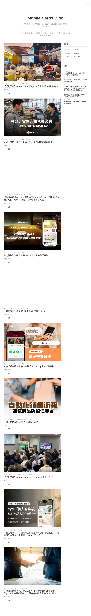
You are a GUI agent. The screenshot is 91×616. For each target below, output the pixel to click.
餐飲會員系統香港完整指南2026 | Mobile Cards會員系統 (74, 96)
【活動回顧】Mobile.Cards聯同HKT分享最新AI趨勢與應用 (31, 86)
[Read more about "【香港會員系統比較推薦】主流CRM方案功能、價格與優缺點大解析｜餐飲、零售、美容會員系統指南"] (32, 173)
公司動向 (75, 50)
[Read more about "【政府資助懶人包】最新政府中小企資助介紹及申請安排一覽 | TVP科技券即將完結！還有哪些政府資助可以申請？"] (32, 566)
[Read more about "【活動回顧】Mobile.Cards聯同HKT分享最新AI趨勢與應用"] (32, 62)
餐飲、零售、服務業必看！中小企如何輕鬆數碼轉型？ (29, 142)
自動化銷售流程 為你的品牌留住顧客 (21, 422)
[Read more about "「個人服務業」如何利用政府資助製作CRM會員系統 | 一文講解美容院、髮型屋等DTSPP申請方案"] (32, 508)
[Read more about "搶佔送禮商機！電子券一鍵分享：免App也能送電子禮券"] (32, 342)
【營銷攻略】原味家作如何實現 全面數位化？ (25, 311)
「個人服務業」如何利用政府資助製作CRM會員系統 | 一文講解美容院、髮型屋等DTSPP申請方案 (31, 534)
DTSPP (67, 50)
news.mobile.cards (23, 83)
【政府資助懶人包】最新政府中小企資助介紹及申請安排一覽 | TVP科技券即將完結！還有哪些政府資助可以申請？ (31, 592)
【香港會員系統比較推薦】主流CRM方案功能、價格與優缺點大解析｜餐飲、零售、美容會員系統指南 (32, 198)
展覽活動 (67, 53)
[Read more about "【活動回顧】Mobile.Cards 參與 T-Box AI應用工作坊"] (32, 453)
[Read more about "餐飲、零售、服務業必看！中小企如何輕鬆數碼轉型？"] (32, 117)
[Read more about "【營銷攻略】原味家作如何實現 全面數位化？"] (32, 286)
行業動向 (67, 56)
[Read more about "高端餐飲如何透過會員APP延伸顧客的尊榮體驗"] (32, 231)
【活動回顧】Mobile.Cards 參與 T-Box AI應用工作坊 (28, 477)
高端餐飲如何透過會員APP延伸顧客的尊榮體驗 (26, 255)
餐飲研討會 (77, 56)
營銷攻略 (76, 53)
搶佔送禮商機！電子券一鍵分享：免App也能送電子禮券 (30, 366)
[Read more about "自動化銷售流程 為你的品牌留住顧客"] (32, 397)
